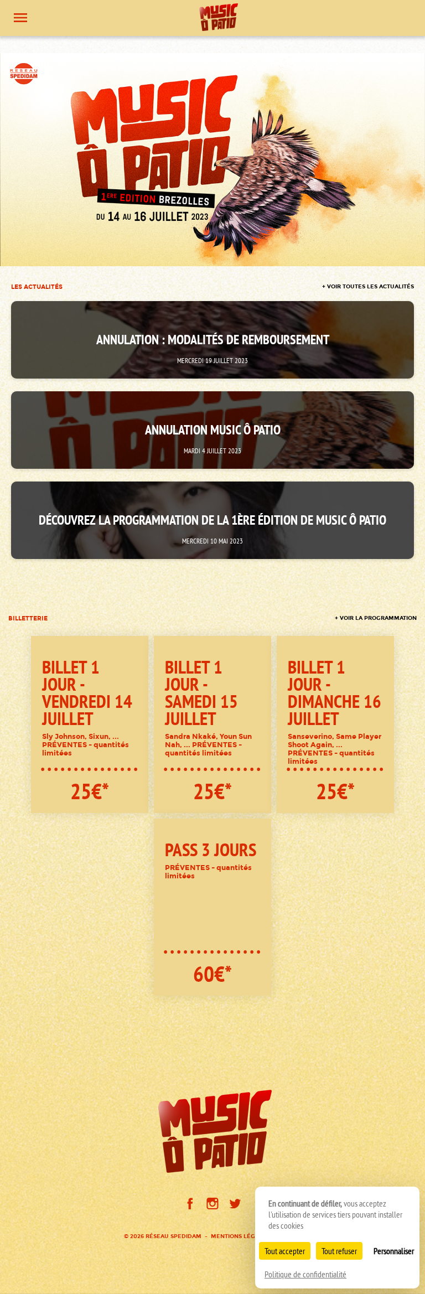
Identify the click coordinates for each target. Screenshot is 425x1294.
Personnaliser (394, 1250)
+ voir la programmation (376, 618)
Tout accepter (285, 1250)
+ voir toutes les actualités (368, 286)
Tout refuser (339, 1250)
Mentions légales (240, 1236)
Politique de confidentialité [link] (305, 1274)
